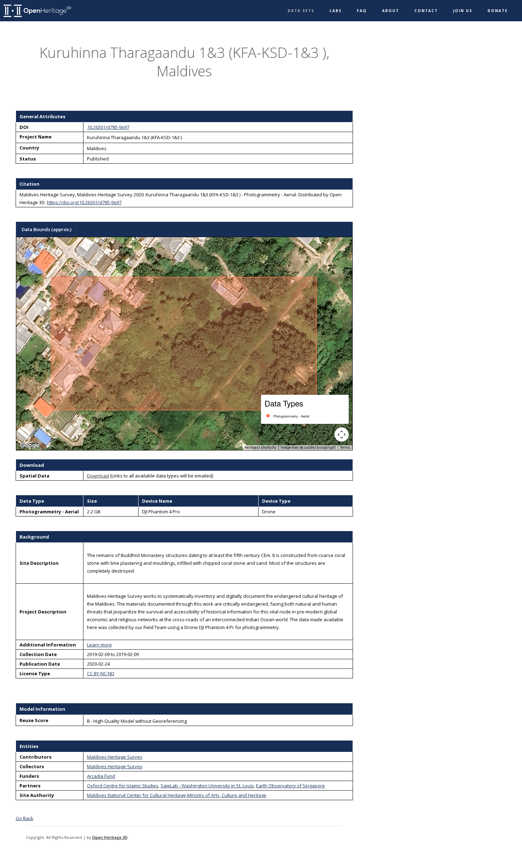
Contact (426, 10)
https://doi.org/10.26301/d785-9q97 (84, 202)
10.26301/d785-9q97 (108, 127)
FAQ (362, 10)
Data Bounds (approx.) (46, 229)
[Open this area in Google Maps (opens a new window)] (30, 445)
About (390, 10)
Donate (498, 10)
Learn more (99, 644)
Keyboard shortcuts (260, 447)
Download (98, 476)
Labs (336, 10)
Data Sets (301, 10)
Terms (345, 447)
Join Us (462, 10)
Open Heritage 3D (109, 837)
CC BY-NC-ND (100, 673)
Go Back (24, 818)
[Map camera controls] (342, 434)
